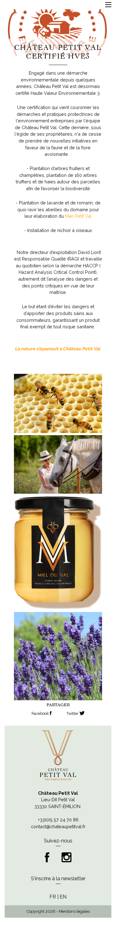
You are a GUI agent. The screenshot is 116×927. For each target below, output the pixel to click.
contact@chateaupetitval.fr (58, 826)
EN (63, 897)
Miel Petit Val (78, 216)
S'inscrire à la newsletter (58, 878)
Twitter (73, 713)
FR (52, 897)
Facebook (41, 713)
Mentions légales (74, 911)
